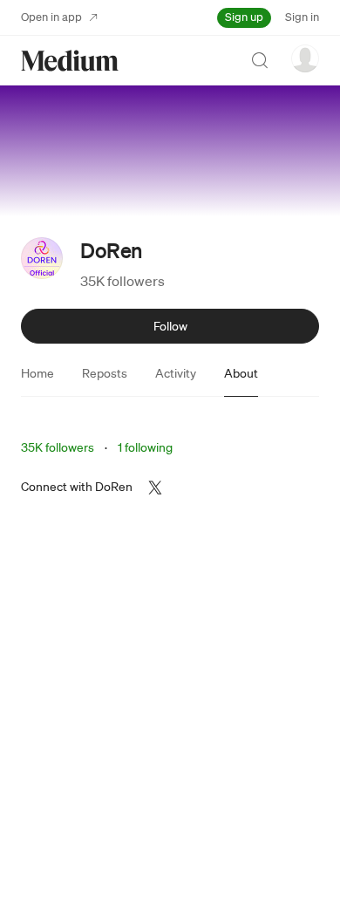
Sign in (302, 17)
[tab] (37, 373)
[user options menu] (305, 58)
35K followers (122, 281)
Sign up (244, 17)
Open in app (51, 17)
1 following (145, 447)
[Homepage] (70, 61)
